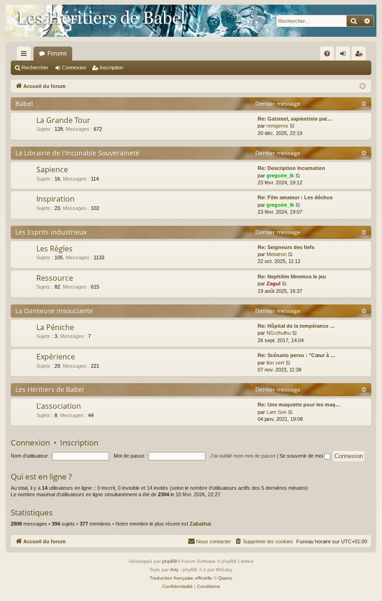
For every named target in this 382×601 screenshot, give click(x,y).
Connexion (74, 67)
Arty (174, 569)
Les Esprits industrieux (51, 232)
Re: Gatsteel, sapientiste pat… (295, 119)
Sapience (52, 169)
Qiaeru (225, 578)
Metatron (276, 254)
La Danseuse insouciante (54, 310)
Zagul (273, 283)
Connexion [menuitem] (345, 55)
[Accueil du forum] (191, 20)
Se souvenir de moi (302, 456)
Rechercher (34, 67)
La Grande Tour (63, 120)
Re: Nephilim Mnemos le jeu (292, 276)
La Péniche (55, 327)
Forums (57, 53)
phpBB (169, 561)
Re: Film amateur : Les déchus (295, 197)
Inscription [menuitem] (360, 55)
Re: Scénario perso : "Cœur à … (296, 355)
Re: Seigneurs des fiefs (286, 247)
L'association (58, 406)
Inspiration (55, 199)
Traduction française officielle (181, 578)
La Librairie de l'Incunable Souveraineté (77, 153)
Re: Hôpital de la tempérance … (296, 326)
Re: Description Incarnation (291, 168)
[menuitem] (327, 54)
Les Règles (54, 248)
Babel (24, 103)
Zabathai (200, 524)
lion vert (275, 362)
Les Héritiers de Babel (49, 389)
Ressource (54, 278)
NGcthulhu (278, 333)
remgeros (277, 125)
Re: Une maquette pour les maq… (299, 404)
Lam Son (276, 412)
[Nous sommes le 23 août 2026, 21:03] (363, 86)
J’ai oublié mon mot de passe (242, 456)
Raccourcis (25, 55)
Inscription (111, 67)
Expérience (55, 356)
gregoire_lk (280, 175)
